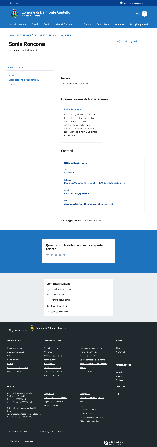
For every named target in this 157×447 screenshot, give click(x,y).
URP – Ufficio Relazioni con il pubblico (22, 407)
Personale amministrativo (17, 367)
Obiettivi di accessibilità (89, 421)
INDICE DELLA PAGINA (16, 67)
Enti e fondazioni (14, 359)
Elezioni (87, 24)
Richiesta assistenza (52, 405)
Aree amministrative (15, 351)
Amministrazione (18, 24)
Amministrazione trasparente (92, 397)
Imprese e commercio (88, 351)
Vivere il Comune (64, 24)
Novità (35, 24)
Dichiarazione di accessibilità (91, 417)
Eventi (119, 376)
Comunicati (120, 351)
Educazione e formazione (54, 375)
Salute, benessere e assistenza (92, 359)
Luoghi (119, 372)
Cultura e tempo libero (53, 371)
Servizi (47, 24)
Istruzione (119, 24)
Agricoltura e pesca (51, 347)
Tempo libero (103, 24)
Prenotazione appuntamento (55, 397)
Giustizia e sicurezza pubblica (91, 347)
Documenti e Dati (14, 371)
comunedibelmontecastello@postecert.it (24, 413)
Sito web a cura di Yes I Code (21, 441)
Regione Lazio (14, 3)
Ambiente (48, 351)
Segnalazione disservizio (53, 401)
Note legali (84, 401)
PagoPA (83, 405)
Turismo (83, 367)
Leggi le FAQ (49, 393)
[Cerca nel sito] (144, 14)
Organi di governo (14, 347)
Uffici (9, 355)
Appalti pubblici (50, 359)
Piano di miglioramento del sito (51, 431)
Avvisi (118, 355)
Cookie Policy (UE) (87, 413)
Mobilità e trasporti (87, 355)
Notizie (119, 347)
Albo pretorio (85, 393)
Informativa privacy (88, 409)
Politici (10, 363)
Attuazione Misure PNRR (17, 431)
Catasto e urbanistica (52, 367)
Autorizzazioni (49, 363)
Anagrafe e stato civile (53, 355)
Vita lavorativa (86, 371)
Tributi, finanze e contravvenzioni (93, 363)
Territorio (119, 380)
